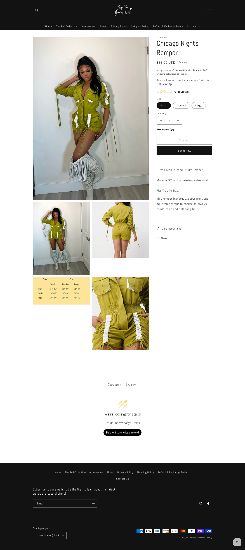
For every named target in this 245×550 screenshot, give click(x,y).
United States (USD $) (48, 535)
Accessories (96, 472)
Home (58, 472)
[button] (37, 10)
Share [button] (164, 238)
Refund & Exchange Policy (173, 472)
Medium (181, 105)
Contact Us (122, 479)
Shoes (110, 472)
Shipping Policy (145, 472)
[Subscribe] (93, 503)
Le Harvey (190, 537)
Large (198, 105)
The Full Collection (75, 472)
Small (163, 105)
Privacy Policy (125, 472)
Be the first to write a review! (122, 432)
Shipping (161, 73)
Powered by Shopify (203, 537)
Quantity (161, 113)
